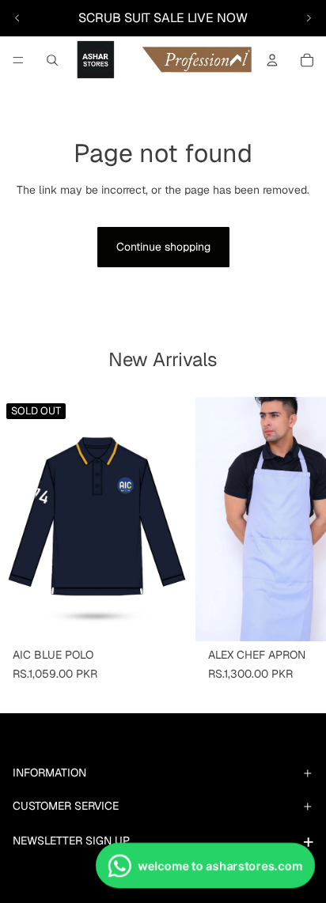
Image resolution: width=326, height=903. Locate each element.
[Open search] (52, 60)
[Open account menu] (272, 60)
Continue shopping (163, 247)
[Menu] (18, 60)
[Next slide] (308, 18)
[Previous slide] (17, 18)
